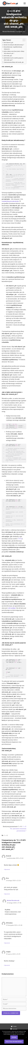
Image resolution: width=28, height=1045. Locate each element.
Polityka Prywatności (14, 1041)
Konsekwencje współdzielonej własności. (13, 48)
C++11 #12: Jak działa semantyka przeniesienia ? (18, 829)
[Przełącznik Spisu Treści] (23, 40)
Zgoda (14, 1037)
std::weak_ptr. (8, 56)
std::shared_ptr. (8, 42)
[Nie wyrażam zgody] (26, 1037)
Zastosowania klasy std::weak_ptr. (14, 62)
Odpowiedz (7, 869)
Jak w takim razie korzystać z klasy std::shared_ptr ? (14, 52)
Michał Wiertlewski (13, 900)
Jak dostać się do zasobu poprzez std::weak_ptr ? (13, 59)
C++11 (6, 835)
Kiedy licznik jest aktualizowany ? (14, 45)
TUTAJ (20, 539)
